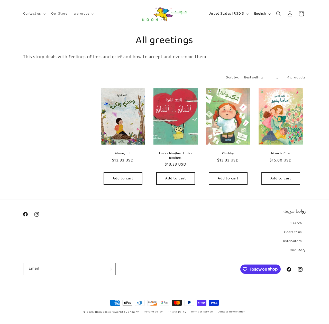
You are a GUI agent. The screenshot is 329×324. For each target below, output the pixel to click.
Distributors (292, 241)
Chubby (228, 153)
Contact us (293, 232)
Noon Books (103, 312)
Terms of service (202, 312)
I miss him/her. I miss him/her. (175, 155)
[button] (34, 13)
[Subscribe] (109, 269)
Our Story (298, 250)
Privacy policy (177, 312)
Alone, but (123, 153)
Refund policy (153, 312)
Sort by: (232, 78)
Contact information (231, 312)
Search (296, 223)
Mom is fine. (280, 153)
